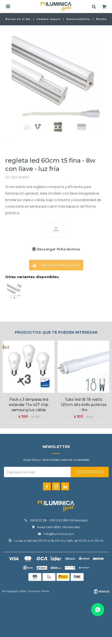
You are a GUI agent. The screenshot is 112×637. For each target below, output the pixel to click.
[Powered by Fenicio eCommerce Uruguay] (101, 591)
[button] (103, 379)
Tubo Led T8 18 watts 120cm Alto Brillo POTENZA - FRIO (83, 404)
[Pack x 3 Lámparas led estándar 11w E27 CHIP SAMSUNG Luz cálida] (29, 366)
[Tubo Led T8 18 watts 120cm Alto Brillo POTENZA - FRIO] (83, 366)
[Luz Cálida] (14, 291)
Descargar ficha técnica (58, 249)
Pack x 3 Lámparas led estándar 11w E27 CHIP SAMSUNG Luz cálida (28, 404)
